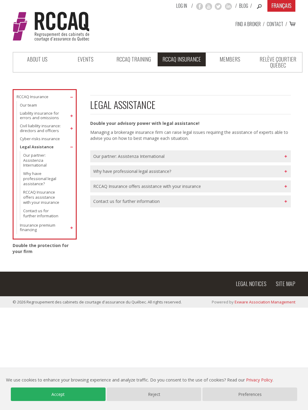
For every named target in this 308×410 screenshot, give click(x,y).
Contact (275, 24)
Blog (243, 5)
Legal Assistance (37, 146)
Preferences (250, 394)
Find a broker (248, 24)
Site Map (285, 284)
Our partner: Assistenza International (35, 160)
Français (281, 5)
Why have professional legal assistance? (39, 178)
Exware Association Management (265, 302)
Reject (154, 394)
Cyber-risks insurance (40, 138)
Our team (28, 105)
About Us (37, 59)
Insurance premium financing (37, 227)
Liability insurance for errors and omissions (39, 115)
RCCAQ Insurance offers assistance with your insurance (41, 197)
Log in (181, 5)
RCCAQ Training (133, 59)
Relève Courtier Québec (278, 62)
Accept (58, 394)
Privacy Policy (259, 380)
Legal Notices (251, 284)
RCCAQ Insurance (32, 96)
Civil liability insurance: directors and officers (40, 128)
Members (230, 59)
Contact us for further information (40, 213)
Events (86, 59)
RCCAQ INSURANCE (181, 59)
